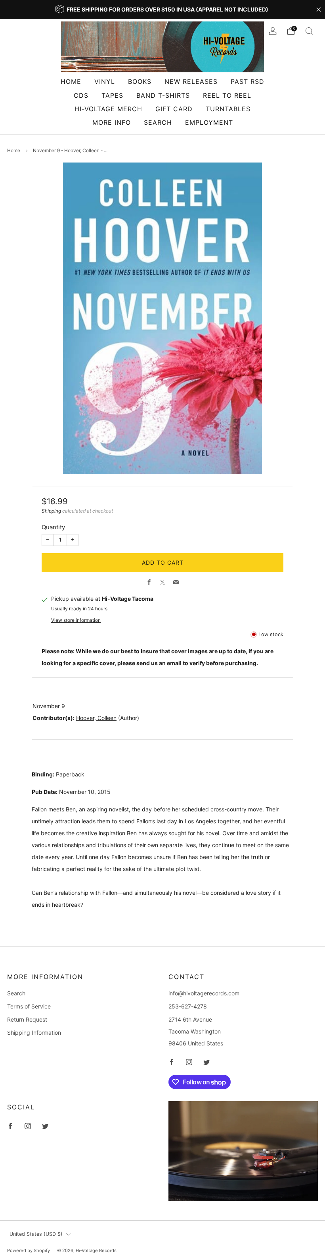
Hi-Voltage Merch (108, 109)
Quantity (53, 527)
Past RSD (247, 81)
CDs (81, 95)
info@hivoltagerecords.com (203, 993)
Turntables (228, 109)
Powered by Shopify (28, 1250)
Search (158, 122)
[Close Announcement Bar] (318, 9)
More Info (111, 122)
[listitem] (162, 9)
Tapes (112, 95)
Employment (209, 122)
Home (71, 81)
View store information (76, 620)
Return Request (27, 1019)
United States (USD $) (36, 1234)
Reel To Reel (227, 95)
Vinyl (104, 81)
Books (139, 81)
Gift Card (174, 109)
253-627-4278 (187, 1006)
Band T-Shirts (163, 95)
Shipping (51, 511)
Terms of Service (29, 1006)
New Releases (191, 81)
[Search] (309, 31)
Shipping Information (34, 1032)
